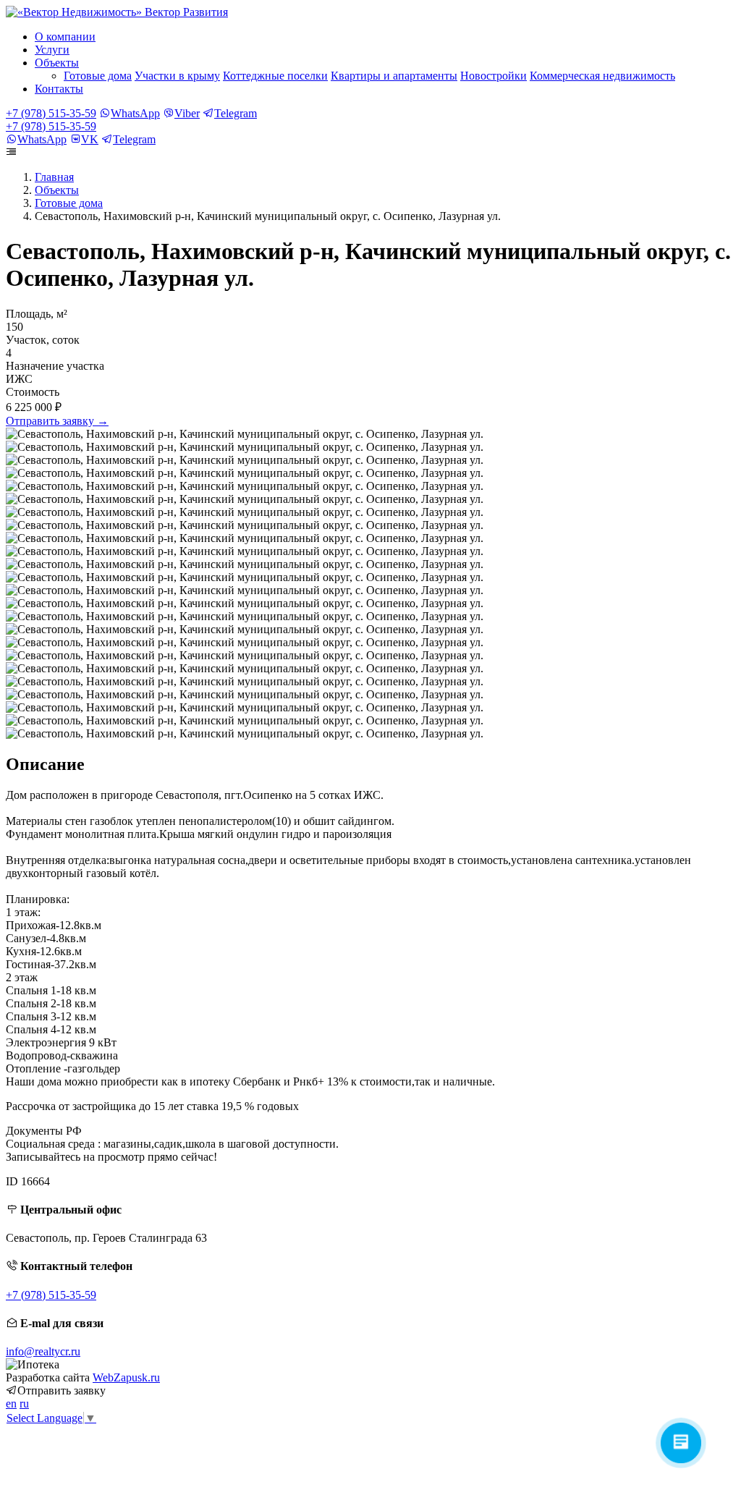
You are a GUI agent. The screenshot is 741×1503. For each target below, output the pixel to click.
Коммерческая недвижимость (602, 75)
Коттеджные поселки (275, 75)
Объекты (57, 190)
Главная (54, 177)
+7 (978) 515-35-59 (51, 113)
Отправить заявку (57, 421)
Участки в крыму (177, 75)
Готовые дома (98, 75)
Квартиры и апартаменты (394, 75)
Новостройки (493, 75)
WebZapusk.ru (126, 1377)
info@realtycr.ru (43, 1351)
